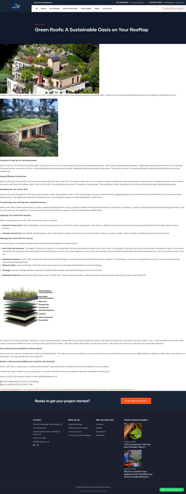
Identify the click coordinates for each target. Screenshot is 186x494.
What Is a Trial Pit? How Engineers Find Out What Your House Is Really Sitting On (138, 474)
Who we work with (70, 8)
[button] (171, 490)
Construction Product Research (79, 435)
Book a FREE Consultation (173, 8)
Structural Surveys (75, 432)
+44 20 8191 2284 (155, 2)
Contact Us (107, 8)
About (43, 8)
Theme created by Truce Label (88, 491)
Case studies (86, 8)
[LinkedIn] (38, 445)
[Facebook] (34, 445)
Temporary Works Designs (78, 428)
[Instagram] (36, 445)
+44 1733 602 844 (122, 2)
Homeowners (101, 432)
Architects (99, 424)
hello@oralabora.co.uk (41, 442)
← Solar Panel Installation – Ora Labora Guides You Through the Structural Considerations (38, 389)
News (97, 8)
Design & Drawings (75, 424)
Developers (100, 435)
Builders (99, 428)
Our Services (55, 8)
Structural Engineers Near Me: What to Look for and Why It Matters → (105, 389)
